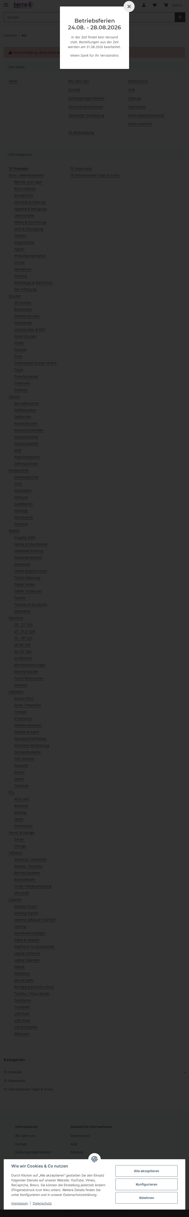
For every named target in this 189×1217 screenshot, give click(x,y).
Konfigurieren (146, 1184)
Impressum (19, 1203)
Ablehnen (146, 1198)
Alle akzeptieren (146, 1171)
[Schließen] (129, 6)
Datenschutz (42, 1203)
